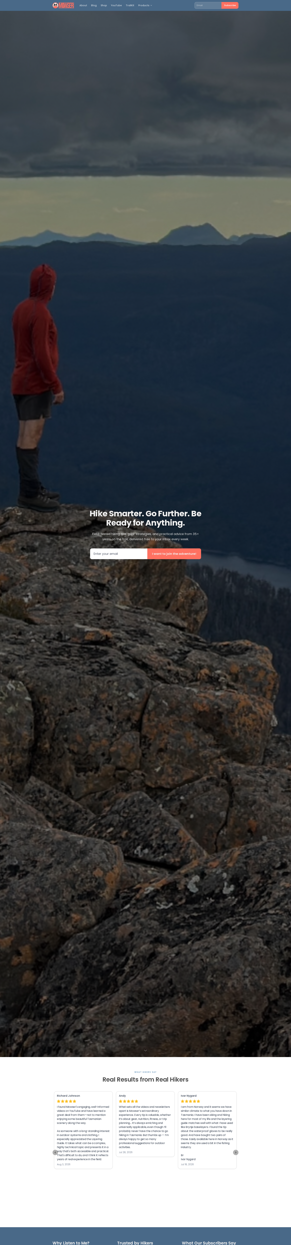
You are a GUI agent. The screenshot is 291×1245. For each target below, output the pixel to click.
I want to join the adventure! (174, 554)
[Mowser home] (63, 5)
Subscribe (230, 5)
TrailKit (130, 5)
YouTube (116, 5)
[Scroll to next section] (145, 1050)
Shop (104, 5)
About (83, 5)
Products (143, 5)
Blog (94, 5)
